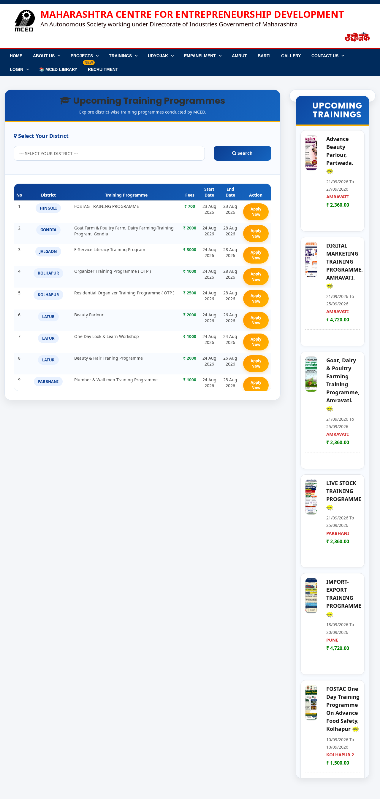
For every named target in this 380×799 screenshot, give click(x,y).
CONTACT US (324, 55)
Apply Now (256, 211)
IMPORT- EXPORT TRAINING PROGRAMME (343, 593)
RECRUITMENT (101, 67)
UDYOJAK (158, 55)
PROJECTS (82, 55)
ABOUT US (44, 55)
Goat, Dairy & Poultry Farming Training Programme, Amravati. (343, 380)
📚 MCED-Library (58, 69)
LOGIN (16, 69)
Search (244, 153)
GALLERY (291, 55)
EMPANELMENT (200, 55)
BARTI (264, 55)
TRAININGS (120, 55)
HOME (16, 55)
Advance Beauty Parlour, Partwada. (339, 150)
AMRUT (239, 55)
